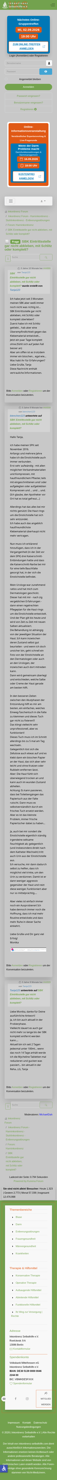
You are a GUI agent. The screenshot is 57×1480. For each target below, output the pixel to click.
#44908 (47, 407)
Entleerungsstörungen (28, 1231)
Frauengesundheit (25, 1239)
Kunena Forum (35, 1181)
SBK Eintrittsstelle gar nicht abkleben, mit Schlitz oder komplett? (26, 424)
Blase (19, 1217)
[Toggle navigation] (11, 201)
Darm (19, 1224)
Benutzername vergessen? (28, 102)
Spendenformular (22, 1383)
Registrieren (27, 109)
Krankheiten (22, 1253)
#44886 (47, 268)
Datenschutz (40, 1422)
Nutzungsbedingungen (28, 1427)
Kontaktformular (21, 1349)
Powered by (20, 1181)
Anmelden (28, 87)
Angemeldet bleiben (30, 79)
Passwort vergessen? (28, 96)
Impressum (14, 1422)
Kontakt (26, 1422)
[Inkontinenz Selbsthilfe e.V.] (15, 5)
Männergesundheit (26, 1246)
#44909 (47, 982)
